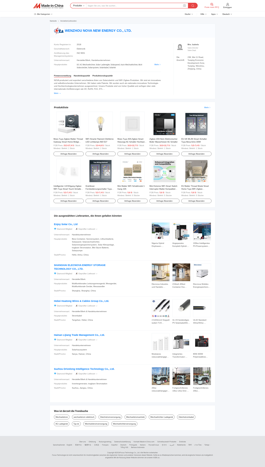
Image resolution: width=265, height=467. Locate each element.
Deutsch (123, 445)
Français (105, 445)
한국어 (164, 445)
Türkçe (206, 445)
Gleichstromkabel (186, 417)
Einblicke (182, 441)
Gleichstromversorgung (110, 417)
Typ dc (76, 424)
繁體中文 (88, 445)
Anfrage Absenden (68, 154)
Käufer (188, 14)
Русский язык (154, 445)
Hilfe (202, 14)
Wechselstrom (61, 417)
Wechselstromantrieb (135, 417)
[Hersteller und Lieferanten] (48, 6)
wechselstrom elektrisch (84, 417)
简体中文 (78, 445)
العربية (172, 445)
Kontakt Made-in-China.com (144, 441)
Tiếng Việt (124, 447)
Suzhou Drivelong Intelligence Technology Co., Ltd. (84, 369)
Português (133, 445)
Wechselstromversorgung (96, 424)
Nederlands (181, 445)
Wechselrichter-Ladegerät (161, 417)
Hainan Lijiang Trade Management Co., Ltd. (79, 335)
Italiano (143, 445)
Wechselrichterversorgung (124, 424)
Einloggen (227, 7)
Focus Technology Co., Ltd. (130, 452)
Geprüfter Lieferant (88, 229)
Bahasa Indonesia (138, 447)
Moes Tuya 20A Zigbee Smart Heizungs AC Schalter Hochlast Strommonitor (131, 142)
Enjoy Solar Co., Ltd (66, 224)
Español (114, 445)
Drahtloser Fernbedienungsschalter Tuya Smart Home (99, 189)
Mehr (156, 64)
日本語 (96, 445)
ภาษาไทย (198, 445)
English (69, 445)
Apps (213, 14)
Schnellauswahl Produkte (166, 441)
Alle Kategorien (43, 14)
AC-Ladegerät (61, 424)
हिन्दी (190, 445)
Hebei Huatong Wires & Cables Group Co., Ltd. (81, 301)
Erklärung (92, 441)
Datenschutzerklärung (122, 441)
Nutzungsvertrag (105, 441)
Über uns (82, 441)
